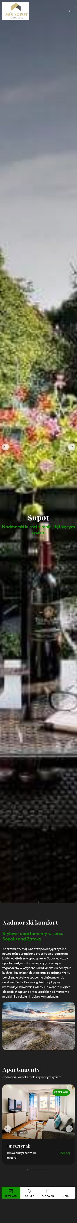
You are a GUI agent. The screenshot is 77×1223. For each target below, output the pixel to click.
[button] (5, 447)
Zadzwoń (48, 1196)
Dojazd (29, 1196)
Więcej (65, 1153)
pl (70, 11)
